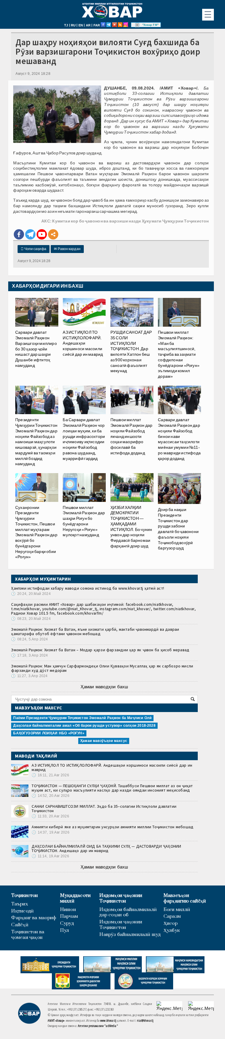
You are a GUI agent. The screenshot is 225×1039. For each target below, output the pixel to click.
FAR (96, 25)
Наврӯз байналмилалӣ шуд (130, 934)
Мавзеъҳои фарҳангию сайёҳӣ (184, 898)
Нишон (68, 910)
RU (73, 25)
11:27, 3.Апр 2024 (29, 676)
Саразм (172, 916)
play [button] (137, 25)
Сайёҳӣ (19, 925)
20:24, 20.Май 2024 (30, 594)
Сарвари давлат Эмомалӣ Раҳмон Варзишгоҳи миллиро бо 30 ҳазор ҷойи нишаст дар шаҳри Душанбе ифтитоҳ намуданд (36, 348)
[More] (53, 234)
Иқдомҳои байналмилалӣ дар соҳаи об (128, 912)
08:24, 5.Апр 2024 (29, 639)
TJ (66, 25)
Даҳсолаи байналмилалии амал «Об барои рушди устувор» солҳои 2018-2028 (84, 725)
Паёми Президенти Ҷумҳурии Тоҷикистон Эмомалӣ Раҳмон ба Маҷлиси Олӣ (82, 718)
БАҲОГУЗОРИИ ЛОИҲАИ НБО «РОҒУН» (48, 733)
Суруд (67, 923)
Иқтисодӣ (22, 911)
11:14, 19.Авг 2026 (50, 856)
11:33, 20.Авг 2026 (50, 816)
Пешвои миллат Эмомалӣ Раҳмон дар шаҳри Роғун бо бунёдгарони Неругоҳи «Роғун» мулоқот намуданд (84, 521)
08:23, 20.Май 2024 (30, 619)
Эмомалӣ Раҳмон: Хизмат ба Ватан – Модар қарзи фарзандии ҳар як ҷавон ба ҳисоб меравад (100, 649)
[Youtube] (42, 234)
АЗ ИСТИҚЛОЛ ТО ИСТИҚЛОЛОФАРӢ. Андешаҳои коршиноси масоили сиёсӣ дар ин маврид (112, 767)
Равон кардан (67, 249)
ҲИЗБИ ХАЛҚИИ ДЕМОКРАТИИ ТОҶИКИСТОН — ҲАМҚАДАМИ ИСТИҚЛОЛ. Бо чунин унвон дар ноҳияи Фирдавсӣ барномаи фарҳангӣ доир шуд (131, 526)
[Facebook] (19, 234)
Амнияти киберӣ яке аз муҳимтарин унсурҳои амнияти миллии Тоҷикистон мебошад (112, 826)
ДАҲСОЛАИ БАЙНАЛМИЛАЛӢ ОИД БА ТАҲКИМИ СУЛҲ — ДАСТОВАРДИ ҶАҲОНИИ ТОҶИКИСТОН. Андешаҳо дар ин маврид (106, 848)
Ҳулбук (171, 930)
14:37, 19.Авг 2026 (50, 832)
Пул (64, 930)
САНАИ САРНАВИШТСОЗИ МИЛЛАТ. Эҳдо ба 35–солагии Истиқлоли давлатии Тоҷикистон (104, 808)
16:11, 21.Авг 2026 (50, 775)
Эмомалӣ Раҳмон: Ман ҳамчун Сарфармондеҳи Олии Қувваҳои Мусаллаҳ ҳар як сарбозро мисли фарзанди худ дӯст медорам (102, 668)
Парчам (69, 916)
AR (88, 25)
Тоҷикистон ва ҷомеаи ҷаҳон (27, 934)
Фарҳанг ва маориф (33, 918)
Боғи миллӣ (176, 910)
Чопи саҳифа (33, 249)
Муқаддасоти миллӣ (75, 898)
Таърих (19, 904)
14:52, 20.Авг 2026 (50, 796)
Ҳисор (170, 923)
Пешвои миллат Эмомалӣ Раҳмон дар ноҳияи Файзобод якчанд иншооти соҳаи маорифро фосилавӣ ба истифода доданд (131, 436)
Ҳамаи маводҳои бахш (104, 686)
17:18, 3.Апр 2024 (29, 655)
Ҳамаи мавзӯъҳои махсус (103, 741)
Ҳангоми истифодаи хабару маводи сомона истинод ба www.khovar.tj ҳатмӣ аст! (87, 588)
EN (81, 25)
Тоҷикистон (24, 895)
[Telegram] (30, 234)
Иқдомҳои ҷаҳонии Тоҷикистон (120, 898)
